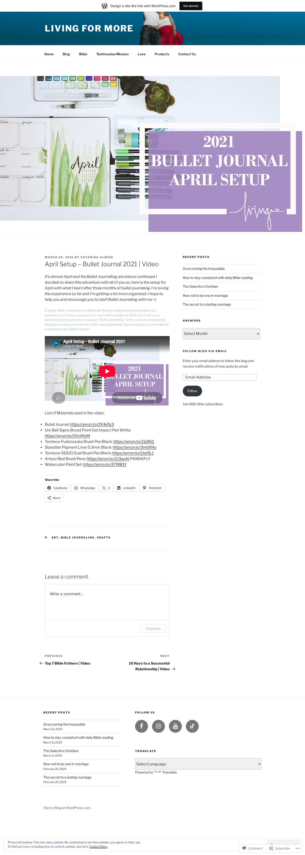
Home (49, 54)
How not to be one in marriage (205, 295)
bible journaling (78, 537)
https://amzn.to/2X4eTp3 (92, 424)
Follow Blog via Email (205, 351)
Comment (153, 628)
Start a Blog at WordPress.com (67, 808)
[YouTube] (175, 726)
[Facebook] (141, 726)
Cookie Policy (98, 846)
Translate (170, 772)
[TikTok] (192, 726)
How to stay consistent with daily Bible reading (218, 278)
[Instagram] (158, 726)
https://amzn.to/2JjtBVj (133, 441)
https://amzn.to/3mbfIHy (134, 447)
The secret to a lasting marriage (207, 304)
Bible (83, 54)
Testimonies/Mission (112, 54)
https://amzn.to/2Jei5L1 (133, 453)
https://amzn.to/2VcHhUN (67, 436)
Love (142, 54)
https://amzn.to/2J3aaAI (108, 458)
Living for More (89, 28)
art (55, 537)
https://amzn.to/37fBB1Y (105, 464)
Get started (190, 6)
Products (162, 54)
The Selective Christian (200, 286)
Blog (66, 54)
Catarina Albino (97, 257)
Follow (192, 391)
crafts (104, 537)
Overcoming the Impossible (204, 268)
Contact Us (187, 54)
